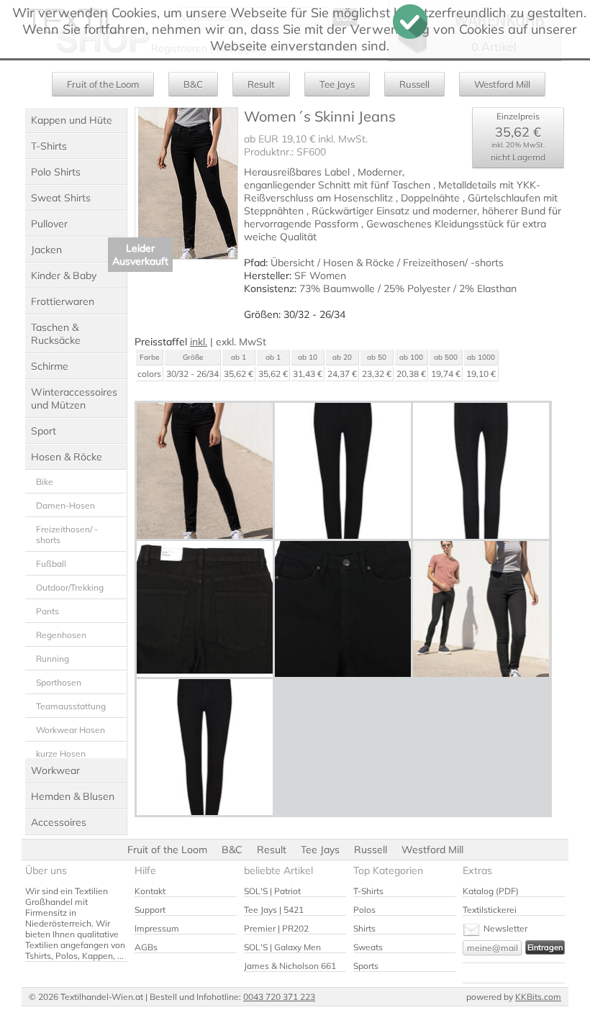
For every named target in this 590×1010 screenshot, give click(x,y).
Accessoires (58, 822)
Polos (364, 909)
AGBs (146, 947)
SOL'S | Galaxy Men (282, 947)
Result (261, 84)
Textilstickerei (490, 909)
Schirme (49, 366)
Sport (43, 430)
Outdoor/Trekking (70, 587)
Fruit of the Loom (103, 84)
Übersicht (292, 262)
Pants (47, 611)
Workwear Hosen (70, 729)
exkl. (226, 341)
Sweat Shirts (61, 197)
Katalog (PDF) (491, 891)
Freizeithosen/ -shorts (67, 534)
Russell (414, 84)
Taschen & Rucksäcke (56, 334)
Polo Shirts (56, 171)
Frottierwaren (62, 301)
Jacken (46, 249)
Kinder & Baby (63, 275)
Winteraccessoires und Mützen (74, 398)
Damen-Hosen (65, 505)
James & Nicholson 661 (290, 965)
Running (52, 658)
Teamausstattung (71, 706)
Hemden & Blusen (72, 796)
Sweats (368, 947)
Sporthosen (58, 682)
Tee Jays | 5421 (274, 909)
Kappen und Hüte (71, 120)
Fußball (51, 563)
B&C (193, 84)
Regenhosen (61, 634)
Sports (365, 965)
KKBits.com (538, 996)
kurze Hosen (61, 753)
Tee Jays (337, 84)
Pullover (49, 223)
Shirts (364, 928)
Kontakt (150, 891)
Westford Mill (502, 84)
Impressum (157, 928)
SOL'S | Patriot (272, 891)
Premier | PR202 (276, 928)
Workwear (55, 770)
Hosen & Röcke (66, 456)
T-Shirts (49, 146)
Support (150, 909)
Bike (44, 481)
